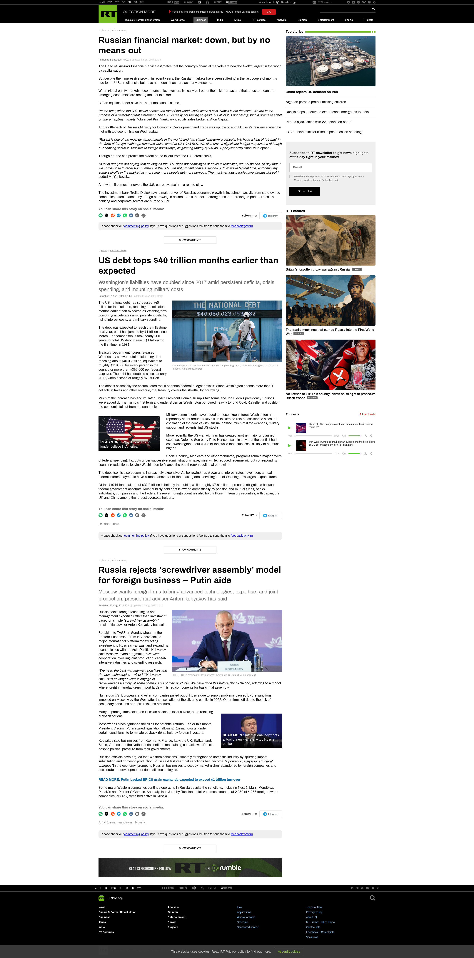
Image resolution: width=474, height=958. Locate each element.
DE (123, 2)
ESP (109, 2)
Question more (139, 12)
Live (239, 907)
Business (201, 20)
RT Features (259, 20)
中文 (142, 2)
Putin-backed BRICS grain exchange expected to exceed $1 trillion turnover (169, 779)
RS (135, 2)
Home (104, 30)
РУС (117, 2)
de (120, 888)
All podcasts (367, 414)
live (269, 12)
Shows (349, 20)
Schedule (242, 922)
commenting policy (136, 226)
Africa (237, 20)
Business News (118, 30)
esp (106, 888)
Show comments (190, 240)
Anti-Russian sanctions (115, 822)
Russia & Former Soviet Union (142, 20)
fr (126, 888)
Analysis (281, 20)
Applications (244, 912)
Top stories (294, 31)
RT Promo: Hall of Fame (320, 922)
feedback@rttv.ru (242, 226)
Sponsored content (248, 927)
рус (113, 888)
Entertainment (326, 20)
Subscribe (305, 191)
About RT (311, 917)
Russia (140, 822)
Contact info (313, 927)
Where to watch (246, 917)
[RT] (173, 2)
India (220, 20)
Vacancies (312, 937)
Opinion (302, 20)
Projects (368, 20)
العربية (102, 2)
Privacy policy (314, 912)
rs (132, 888)
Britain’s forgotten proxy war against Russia (318, 269)
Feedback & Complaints (320, 932)
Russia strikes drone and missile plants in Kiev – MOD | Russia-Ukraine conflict (215, 12)
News (102, 907)
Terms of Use (314, 907)
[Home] (108, 14)
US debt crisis (109, 524)
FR (129, 2)
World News (178, 20)
